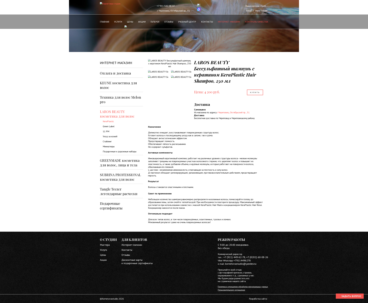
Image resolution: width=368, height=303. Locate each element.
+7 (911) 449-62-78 (234, 257)
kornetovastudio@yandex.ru (240, 263)
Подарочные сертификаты (111, 205)
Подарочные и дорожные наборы (119, 151)
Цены (103, 254)
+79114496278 (242, 260)
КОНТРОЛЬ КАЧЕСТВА (256, 21)
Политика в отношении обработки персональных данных (243, 286)
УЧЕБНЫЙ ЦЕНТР (187, 21)
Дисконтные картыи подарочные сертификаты (137, 261)
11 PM (106, 131)
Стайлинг (107, 141)
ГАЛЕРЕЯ (155, 21)
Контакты (126, 249)
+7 (248, 257)
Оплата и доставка (115, 73)
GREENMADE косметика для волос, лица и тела (120, 162)
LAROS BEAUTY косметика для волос (117, 113)
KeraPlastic (108, 121)
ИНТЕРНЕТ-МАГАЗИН (229, 21)
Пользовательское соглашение (231, 290)
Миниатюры (109, 146)
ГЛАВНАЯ (104, 21)
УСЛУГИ (118, 21)
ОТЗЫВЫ (168, 21)
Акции (103, 260)
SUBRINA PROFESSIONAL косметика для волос (120, 177)
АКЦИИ (142, 21)
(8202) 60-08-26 (259, 257)
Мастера (105, 244)
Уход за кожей (110, 136)
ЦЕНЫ (130, 21)
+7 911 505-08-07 (166, 5)
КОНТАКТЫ (207, 21)
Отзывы (125, 254)
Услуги (103, 249)
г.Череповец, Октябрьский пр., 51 (233, 112)
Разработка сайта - (258, 298)
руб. (256, 5)
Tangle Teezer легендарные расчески (118, 191)
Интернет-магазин (131, 244)
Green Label (108, 126)
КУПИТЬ (255, 92)
